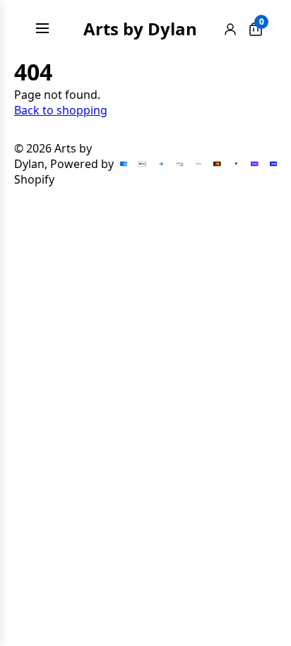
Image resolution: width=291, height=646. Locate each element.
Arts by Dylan (140, 28)
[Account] (230, 28)
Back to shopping (60, 110)
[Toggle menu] (42, 28)
